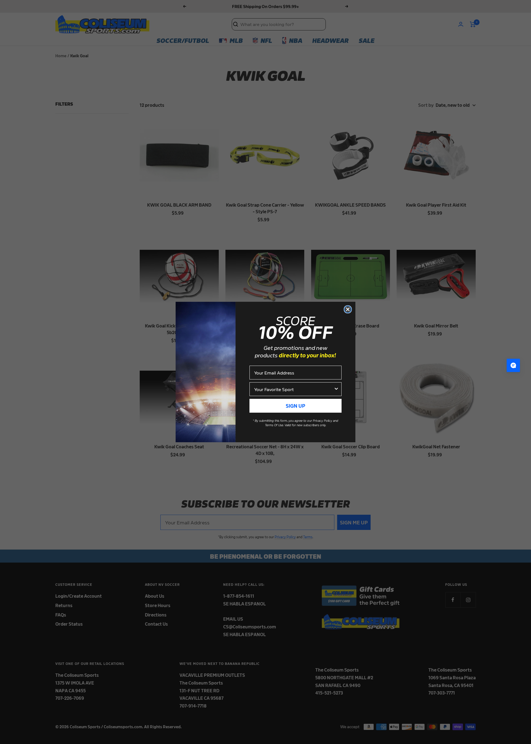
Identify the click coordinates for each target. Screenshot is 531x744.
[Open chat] (513, 365)
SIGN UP (295, 405)
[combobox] (294, 389)
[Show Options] (336, 389)
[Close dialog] (347, 309)
